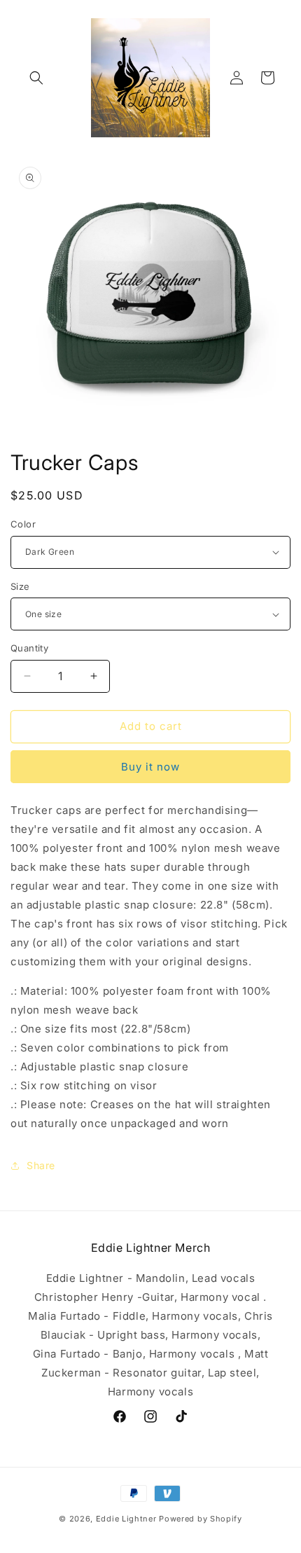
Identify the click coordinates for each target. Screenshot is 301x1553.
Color (23, 524)
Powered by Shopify (200, 1519)
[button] (36, 77)
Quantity (29, 648)
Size (20, 586)
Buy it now (150, 766)
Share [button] (41, 1165)
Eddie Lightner (126, 1519)
